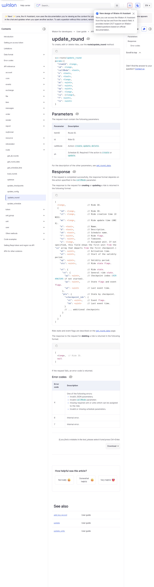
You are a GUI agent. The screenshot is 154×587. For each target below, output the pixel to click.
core (7, 78)
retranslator (10, 144)
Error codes (8, 60)
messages (10, 108)
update (57, 523)
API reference (9, 66)
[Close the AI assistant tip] (133, 13)
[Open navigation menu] (116, 5)
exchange (10, 90)
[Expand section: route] (44, 150)
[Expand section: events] (44, 84)
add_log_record (60, 515)
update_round (13, 198)
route (8, 150)
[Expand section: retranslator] (44, 144)
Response (132, 41)
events (8, 84)
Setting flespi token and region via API (19, 245)
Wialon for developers (62, 31)
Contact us (139, 69)
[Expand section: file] (44, 96)
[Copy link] (88, 38)
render (8, 120)
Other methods (11, 233)
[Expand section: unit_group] (44, 215)
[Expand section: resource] (44, 138)
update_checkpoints (15, 186)
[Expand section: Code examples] (44, 239)
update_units (59, 531)
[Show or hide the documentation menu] (44, 28)
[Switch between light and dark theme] (137, 5)
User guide (81, 31)
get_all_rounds (13, 156)
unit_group (10, 215)
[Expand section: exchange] (44, 90)
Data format (8, 54)
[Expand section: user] (44, 227)
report (8, 126)
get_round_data (13, 162)
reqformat (9, 132)
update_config (13, 192)
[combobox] (75, 5)
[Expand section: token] (44, 209)
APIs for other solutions (13, 251)
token (8, 209)
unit (7, 221)
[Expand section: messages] (44, 108)
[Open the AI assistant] (129, 5)
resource (9, 138)
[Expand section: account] (44, 72)
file (7, 96)
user (7, 227)
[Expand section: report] (44, 126)
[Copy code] (56, 51)
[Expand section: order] (44, 114)
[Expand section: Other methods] (44, 233)
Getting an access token (13, 43)
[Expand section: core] (44, 78)
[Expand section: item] (44, 102)
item (7, 102)
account (9, 72)
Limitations (8, 48)
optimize (10, 180)
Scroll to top (131, 52)
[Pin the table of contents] (144, 28)
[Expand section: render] (44, 120)
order (8, 114)
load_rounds (12, 174)
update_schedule (14, 204)
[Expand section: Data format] (44, 55)
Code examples (10, 239)
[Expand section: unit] (44, 222)
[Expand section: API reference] (44, 66)
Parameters (132, 37)
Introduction (8, 37)
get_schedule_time (14, 168)
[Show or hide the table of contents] (150, 28)
